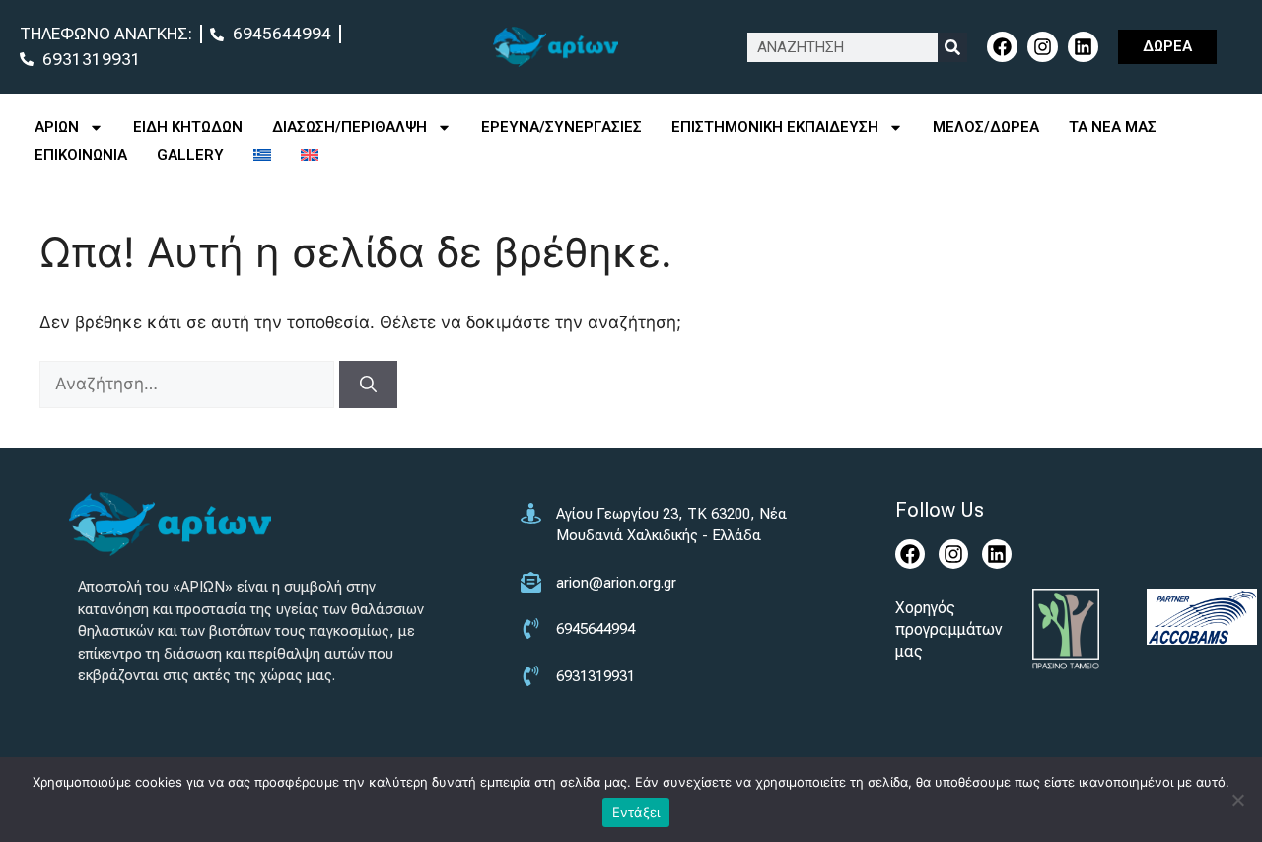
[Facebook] (1002, 47)
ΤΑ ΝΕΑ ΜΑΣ (1113, 127)
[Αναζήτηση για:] (189, 383)
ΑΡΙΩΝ (57, 127)
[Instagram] (1042, 47)
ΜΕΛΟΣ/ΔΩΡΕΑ (986, 127)
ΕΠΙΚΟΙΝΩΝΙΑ (81, 155)
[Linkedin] (1083, 47)
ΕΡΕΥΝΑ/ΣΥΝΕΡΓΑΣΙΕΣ (561, 127)
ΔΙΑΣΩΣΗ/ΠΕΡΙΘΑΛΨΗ (349, 127)
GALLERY (190, 155)
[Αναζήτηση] (368, 384)
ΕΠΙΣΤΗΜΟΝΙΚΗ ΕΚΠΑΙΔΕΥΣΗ (774, 127)
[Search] (952, 47)
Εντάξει (636, 812)
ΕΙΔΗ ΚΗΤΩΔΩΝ (188, 127)
